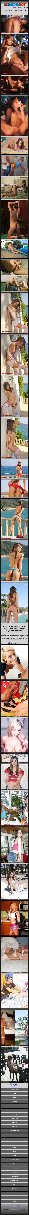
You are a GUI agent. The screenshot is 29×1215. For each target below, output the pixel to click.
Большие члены (14, 1105)
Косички (14, 1155)
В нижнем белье (14, 1118)
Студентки (14, 1188)
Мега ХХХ (14, 1201)
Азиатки (14, 1093)
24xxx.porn (10, 1206)
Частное (14, 1192)
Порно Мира (14, 1197)
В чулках (14, 1122)
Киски (14, 1151)
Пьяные (14, 1184)
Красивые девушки (14, 1159)
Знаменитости (14, 1143)
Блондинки (14, 1101)
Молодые (14, 1172)
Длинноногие (14, 1134)
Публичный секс (14, 1180)
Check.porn (18, 1206)
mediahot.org (14, 1209)
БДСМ (14, 1097)
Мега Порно (14, 1085)
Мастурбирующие (14, 1168)
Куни (14, 1163)
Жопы (14, 1139)
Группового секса (14, 1130)
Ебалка (14, 7)
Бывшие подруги (14, 1114)
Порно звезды (14, 1176)
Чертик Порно (14, 1089)
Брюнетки (14, 1109)
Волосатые (14, 1126)
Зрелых (14, 1147)
